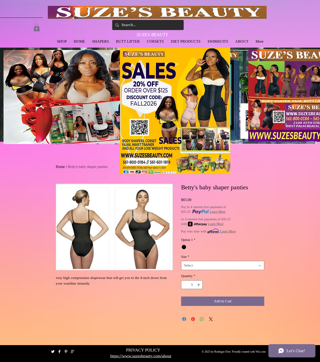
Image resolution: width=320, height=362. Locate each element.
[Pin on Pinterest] (193, 319)
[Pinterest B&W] (66, 351)
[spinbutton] (192, 285)
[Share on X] (211, 319)
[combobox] (222, 265)
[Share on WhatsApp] (202, 319)
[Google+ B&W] (72, 351)
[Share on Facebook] (184, 319)
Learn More (217, 211)
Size (185, 257)
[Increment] (199, 285)
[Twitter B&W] (53, 351)
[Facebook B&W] (59, 351)
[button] (36, 27)
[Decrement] (185, 285)
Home (60, 167)
